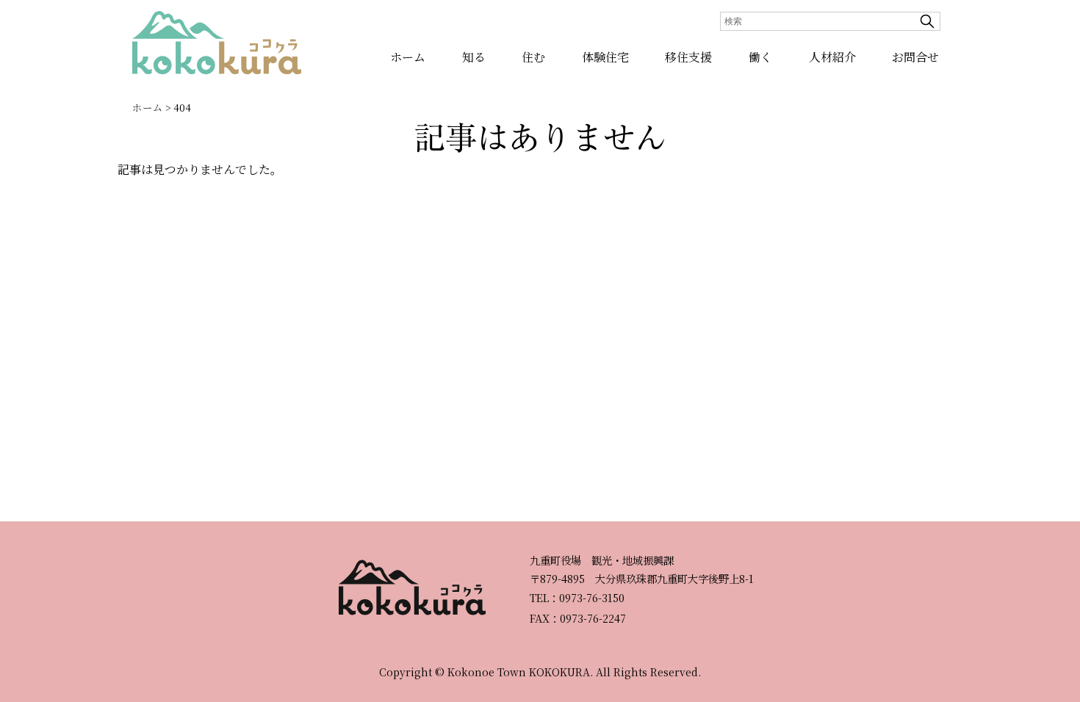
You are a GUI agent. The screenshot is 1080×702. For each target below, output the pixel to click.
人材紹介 (832, 56)
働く (760, 56)
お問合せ (915, 56)
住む (533, 56)
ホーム (407, 56)
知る (474, 56)
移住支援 (688, 56)
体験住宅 (605, 56)
